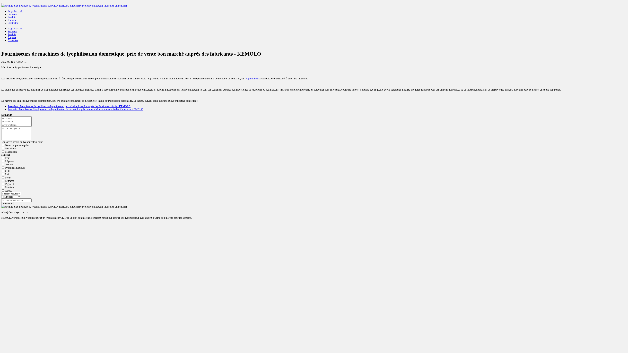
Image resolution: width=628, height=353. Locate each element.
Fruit (7, 158)
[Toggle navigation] (2, 3)
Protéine (9, 187)
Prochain (75, 109)
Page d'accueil (15, 11)
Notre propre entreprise (17, 145)
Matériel (5, 154)
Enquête (12, 20)
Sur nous (12, 14)
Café (7, 171)
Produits (12, 17)
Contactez (13, 23)
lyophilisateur (252, 78)
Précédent (69, 106)
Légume (9, 161)
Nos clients (11, 148)
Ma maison (11, 151)
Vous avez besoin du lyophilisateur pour (22, 142)
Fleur (8, 177)
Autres (8, 190)
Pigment (9, 184)
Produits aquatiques (15, 167)
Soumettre (7, 203)
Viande (9, 164)
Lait (7, 174)
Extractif (9, 180)
